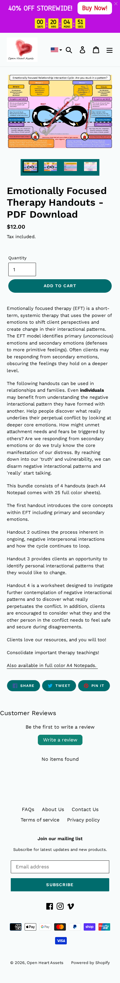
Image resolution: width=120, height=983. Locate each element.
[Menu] (109, 50)
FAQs (28, 809)
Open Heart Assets (45, 962)
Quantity (17, 257)
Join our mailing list (60, 838)
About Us (53, 809)
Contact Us (85, 809)
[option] (31, 167)
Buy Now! (94, 7)
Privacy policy (83, 820)
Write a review (60, 740)
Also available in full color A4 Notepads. (52, 665)
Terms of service (40, 820)
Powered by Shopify (90, 962)
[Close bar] (116, 4)
